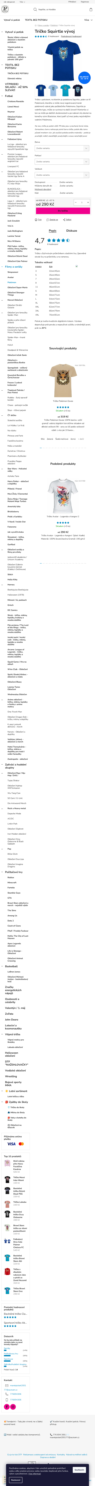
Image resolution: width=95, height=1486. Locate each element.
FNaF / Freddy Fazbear (18, 931)
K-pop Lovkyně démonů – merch (15, 725)
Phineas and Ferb (15, 435)
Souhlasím (79, 1470)
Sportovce (8, 1359)
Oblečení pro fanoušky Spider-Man (17, 313)
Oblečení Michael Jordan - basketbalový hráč (18, 979)
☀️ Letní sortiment (16, 1091)
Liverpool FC (13, 166)
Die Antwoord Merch (17, 803)
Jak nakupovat (9, 2)
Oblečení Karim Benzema (15, 125)
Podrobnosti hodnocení (71, 36)
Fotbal (9, 96)
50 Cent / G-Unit (15, 798)
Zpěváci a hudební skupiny (15, 766)
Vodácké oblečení (15, 1070)
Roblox (11, 877)
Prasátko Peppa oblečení (14, 462)
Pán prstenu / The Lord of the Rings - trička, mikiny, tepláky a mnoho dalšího (18, 629)
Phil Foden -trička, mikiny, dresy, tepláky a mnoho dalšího (17, 248)
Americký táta (14, 506)
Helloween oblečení (11, 1054)
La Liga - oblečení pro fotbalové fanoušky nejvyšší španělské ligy (18, 146)
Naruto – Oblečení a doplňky (16, 733)
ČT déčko (12, 415)
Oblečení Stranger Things (16, 293)
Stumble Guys (14, 893)
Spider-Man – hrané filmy (16, 338)
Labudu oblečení (15, 1047)
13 (79, 563)
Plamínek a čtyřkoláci (17, 456)
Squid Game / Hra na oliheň (17, 663)
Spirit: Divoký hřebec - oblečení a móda (18, 675)
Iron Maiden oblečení (17, 834)
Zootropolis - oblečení (18, 759)
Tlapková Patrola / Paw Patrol (16, 391)
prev (37, 405)
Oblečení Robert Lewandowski (15, 133)
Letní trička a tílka (16, 1096)
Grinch (10, 605)
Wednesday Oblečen (17, 694)
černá (73, 439)
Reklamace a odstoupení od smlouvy (39, 1454)
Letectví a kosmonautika (13, 1027)
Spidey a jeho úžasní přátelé (16, 321)
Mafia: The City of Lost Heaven (18, 937)
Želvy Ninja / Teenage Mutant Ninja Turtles (17, 500)
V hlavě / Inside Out (16, 521)
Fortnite (11, 887)
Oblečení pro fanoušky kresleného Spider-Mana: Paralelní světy (17, 330)
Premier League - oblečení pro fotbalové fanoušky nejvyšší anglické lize (17, 158)
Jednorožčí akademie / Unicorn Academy (17, 558)
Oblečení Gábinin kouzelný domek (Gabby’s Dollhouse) (17, 567)
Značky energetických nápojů (13, 990)
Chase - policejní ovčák (18, 405)
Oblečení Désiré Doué (18, 256)
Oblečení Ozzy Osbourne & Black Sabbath (16, 841)
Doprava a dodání (48, 1457)
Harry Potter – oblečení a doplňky (18, 482)
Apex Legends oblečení (14, 944)
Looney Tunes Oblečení (14, 688)
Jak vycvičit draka (16, 532)
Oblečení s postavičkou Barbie (16, 361)
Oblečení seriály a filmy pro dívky (16, 550)
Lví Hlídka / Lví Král (16, 425)
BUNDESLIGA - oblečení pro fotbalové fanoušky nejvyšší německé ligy (17, 192)
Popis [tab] (52, 231)
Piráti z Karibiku (15, 516)
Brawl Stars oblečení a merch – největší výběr (18, 904)
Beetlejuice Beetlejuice (18, 589)
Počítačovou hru (11, 1353)
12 (76, 563)
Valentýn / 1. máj (15, 1008)
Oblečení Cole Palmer (17, 261)
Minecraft (12, 882)
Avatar (11, 277)
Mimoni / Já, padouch (17, 600)
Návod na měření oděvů (76, 1454)
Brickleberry (13, 511)
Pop (9, 849)
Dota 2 (11, 920)
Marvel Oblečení (15, 300)
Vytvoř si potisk (14, 32)
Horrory (11, 584)
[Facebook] (7, 1407)
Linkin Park (12, 823)
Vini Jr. (11, 226)
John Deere (11, 1019)
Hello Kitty (12, 579)
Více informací (34, 1473)
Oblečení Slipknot (15, 828)
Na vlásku (12, 430)
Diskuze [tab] (71, 231)
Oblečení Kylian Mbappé (15, 118)
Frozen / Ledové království (15, 383)
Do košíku (63, 210)
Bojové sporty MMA (13, 1083)
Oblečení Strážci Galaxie (15, 306)
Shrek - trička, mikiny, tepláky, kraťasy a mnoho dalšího (17, 617)
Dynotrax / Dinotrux (16, 451)
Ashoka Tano (13, 476)
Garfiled (11, 544)
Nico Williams (14, 241)
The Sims (12, 910)
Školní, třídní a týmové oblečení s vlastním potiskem (18, 39)
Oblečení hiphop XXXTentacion (15, 786)
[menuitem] (11, 20)
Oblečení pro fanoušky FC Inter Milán (17, 182)
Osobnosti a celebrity (12, 1000)
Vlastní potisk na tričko (15, 48)
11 (73, 563)
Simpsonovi (13, 272)
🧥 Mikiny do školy (16, 1112)
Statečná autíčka (15, 420)
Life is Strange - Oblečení (15, 952)
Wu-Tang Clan (14, 793)
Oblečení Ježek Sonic (17, 355)
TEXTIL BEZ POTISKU (12, 66)
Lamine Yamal (14, 236)
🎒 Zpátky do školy (16, 1102)
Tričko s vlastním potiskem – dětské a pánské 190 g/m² (17, 57)
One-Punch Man (15, 711)
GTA (10, 898)
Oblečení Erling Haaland (15, 214)
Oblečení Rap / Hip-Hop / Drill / (17, 774)
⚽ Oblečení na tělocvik (15, 1126)
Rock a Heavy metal (17, 808)
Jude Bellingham (15, 231)
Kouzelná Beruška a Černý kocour (17, 376)
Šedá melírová (61, 439)
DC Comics (12, 610)
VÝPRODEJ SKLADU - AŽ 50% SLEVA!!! (16, 87)
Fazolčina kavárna (15, 441)
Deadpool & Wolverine (18, 350)
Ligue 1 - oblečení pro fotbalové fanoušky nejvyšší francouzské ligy (17, 205)
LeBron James (14, 971)
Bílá (42, 439)
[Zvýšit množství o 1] (88, 202)
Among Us (12, 915)
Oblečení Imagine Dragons (15, 865)
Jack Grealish (14, 221)
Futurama (12, 526)
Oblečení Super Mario (17, 287)
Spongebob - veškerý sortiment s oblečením (18, 369)
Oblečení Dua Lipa (16, 859)
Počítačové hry (14, 872)
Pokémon (12, 282)
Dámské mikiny (15, 78)
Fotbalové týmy (15, 139)
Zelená (50, 439)
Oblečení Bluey (15, 682)
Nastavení (15, 1480)
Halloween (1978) (16, 594)
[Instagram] (13, 1407)
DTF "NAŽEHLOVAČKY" (16, 1063)
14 (82, 563)
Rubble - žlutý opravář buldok (17, 398)
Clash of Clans (14, 925)
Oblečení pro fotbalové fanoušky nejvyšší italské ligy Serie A (18, 174)
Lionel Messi (13, 106)
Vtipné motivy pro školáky (16, 1041)
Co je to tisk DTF (14, 1454)
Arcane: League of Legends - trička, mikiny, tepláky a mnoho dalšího (16, 653)
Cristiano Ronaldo (16, 101)
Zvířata (9, 1014)
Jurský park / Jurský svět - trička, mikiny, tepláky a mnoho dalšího (17, 641)
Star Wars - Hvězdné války (17, 469)
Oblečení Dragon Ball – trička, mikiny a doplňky (18, 718)
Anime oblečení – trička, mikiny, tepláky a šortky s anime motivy (17, 703)
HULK (10, 345)
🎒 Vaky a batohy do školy (17, 1118)
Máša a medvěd (14, 446)
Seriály (7, 1348)
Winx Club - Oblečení (18, 669)
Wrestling (11, 1076)
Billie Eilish (13, 854)
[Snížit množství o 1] (76, 202)
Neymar (11, 111)
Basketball (11, 966)
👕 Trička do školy (16, 1107)
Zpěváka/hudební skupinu (15, 1364)
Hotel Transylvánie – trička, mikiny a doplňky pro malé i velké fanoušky (17, 750)
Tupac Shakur (13, 780)
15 (85, 563)
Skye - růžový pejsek (17, 410)
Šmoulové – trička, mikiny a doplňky (16, 538)
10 (70, 563)
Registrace (85, 2)
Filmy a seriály (13, 266)
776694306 (15, 1394)
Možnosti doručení (43, 189)
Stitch (10, 574)
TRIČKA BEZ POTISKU (18, 73)
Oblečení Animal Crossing (15, 959)
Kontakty (61, 1454)
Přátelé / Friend (15, 488)
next (89, 405)
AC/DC (11, 818)
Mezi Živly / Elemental (18, 494)
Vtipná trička (12, 1034)
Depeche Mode (14, 813)
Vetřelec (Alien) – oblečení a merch (16, 740)
